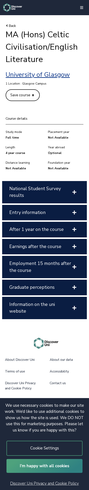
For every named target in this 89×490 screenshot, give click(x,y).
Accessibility (59, 371)
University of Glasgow (38, 74)
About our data (61, 359)
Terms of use (15, 371)
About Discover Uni (20, 359)
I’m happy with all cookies (44, 466)
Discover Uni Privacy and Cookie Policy (44, 483)
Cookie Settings (44, 448)
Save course (20, 95)
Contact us (58, 383)
